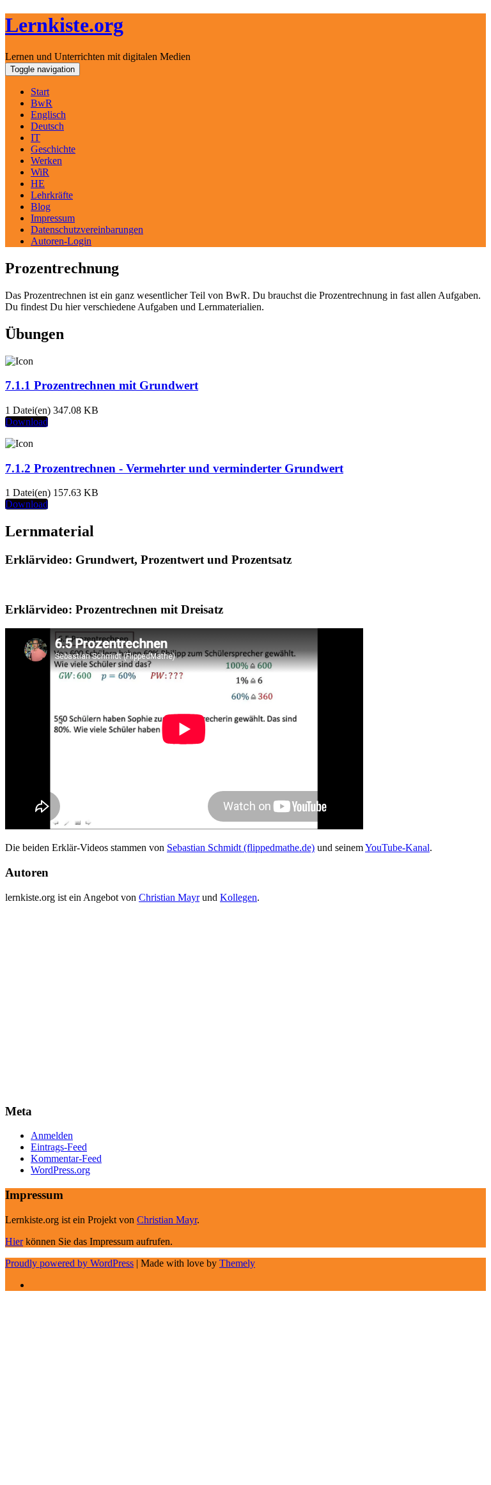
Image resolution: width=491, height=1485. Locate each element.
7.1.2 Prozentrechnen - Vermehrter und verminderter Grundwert (174, 468)
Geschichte (53, 149)
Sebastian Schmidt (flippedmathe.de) (241, 847)
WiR (40, 172)
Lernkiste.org (64, 24)
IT (35, 137)
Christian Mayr (169, 897)
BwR (41, 103)
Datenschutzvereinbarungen (87, 229)
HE (38, 183)
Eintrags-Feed (59, 1147)
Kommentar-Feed (66, 1158)
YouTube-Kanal (397, 847)
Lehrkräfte (52, 195)
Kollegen (238, 897)
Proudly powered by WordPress (69, 1263)
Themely (237, 1263)
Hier (14, 1241)
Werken (46, 160)
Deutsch (47, 126)
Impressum (53, 218)
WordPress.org (60, 1170)
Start (40, 91)
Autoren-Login (61, 241)
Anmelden (52, 1135)
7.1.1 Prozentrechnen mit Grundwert (101, 385)
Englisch (48, 114)
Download (26, 421)
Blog (41, 206)
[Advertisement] (245, 1003)
